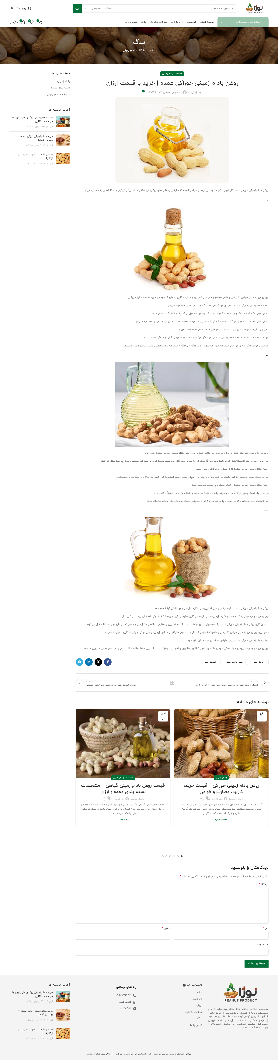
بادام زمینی (221, 777)
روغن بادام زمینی (234, 662)
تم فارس (177, 92)
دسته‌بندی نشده (60, 88)
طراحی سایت (184, 1054)
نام (266, 929)
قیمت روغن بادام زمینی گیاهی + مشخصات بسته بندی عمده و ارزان (123, 788)
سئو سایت (168, 1054)
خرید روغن (258, 662)
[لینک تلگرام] (79, 662)
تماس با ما (196, 1025)
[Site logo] (254, 8)
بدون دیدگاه (33, 126)
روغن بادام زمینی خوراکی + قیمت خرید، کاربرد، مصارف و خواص (221, 788)
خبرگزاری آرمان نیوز (112, 1054)
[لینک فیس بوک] (108, 662)
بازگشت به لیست (172, 682)
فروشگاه (197, 999)
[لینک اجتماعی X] (98, 662)
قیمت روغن (210, 662)
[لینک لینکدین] (89, 662)
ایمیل (166, 929)
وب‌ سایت (263, 944)
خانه (152, 50)
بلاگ (199, 1018)
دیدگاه (264, 884)
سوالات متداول (193, 1012)
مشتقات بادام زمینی (134, 50)
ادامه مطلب (221, 819)
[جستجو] (77, 8)
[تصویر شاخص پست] (63, 122)
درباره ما (197, 1005)
